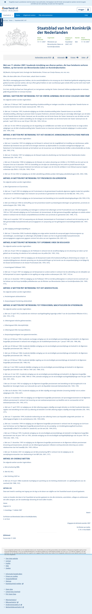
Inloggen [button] (81, 10)
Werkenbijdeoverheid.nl (14, 607)
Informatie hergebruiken (14, 574)
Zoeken (8, 568)
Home (18, 15)
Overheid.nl (7, 15)
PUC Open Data (11, 594)
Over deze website (12, 558)
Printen (73, 57)
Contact (8, 561)
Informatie (61, 57)
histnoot (5, 503)
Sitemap (8, 581)
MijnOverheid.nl (11, 600)
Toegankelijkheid (11, 579)
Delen (84, 57)
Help (7, 566)
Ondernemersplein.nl (13, 605)
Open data (9, 589)
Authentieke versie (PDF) (43, 58)
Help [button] (86, 15)
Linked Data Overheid (13, 592)
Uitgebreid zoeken (29, 15)
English (8, 563)
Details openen (1, 21)
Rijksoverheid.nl (11, 602)
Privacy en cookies (12, 576)
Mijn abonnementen (46, 15)
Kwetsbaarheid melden (13, 584)
